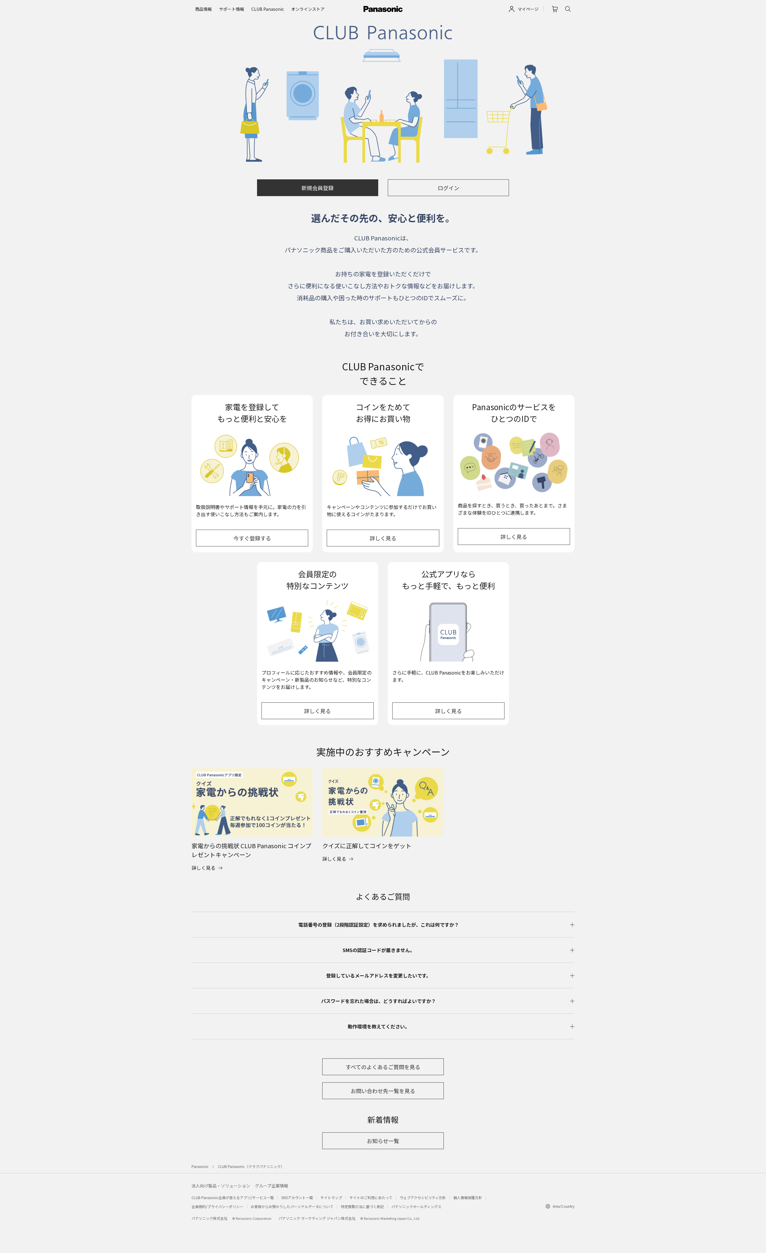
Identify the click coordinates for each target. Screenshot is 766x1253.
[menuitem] (203, 9)
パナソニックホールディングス (416, 1206)
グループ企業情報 (271, 1186)
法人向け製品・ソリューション (221, 1186)
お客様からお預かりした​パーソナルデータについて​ (292, 1206)
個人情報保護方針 (467, 1197)
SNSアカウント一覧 (297, 1197)
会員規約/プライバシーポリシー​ (217, 1206)
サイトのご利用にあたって (370, 1197)
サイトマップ (331, 1197)
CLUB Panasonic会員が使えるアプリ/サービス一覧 (233, 1197)
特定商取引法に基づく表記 (362, 1206)
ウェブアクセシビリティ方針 (423, 1197)
